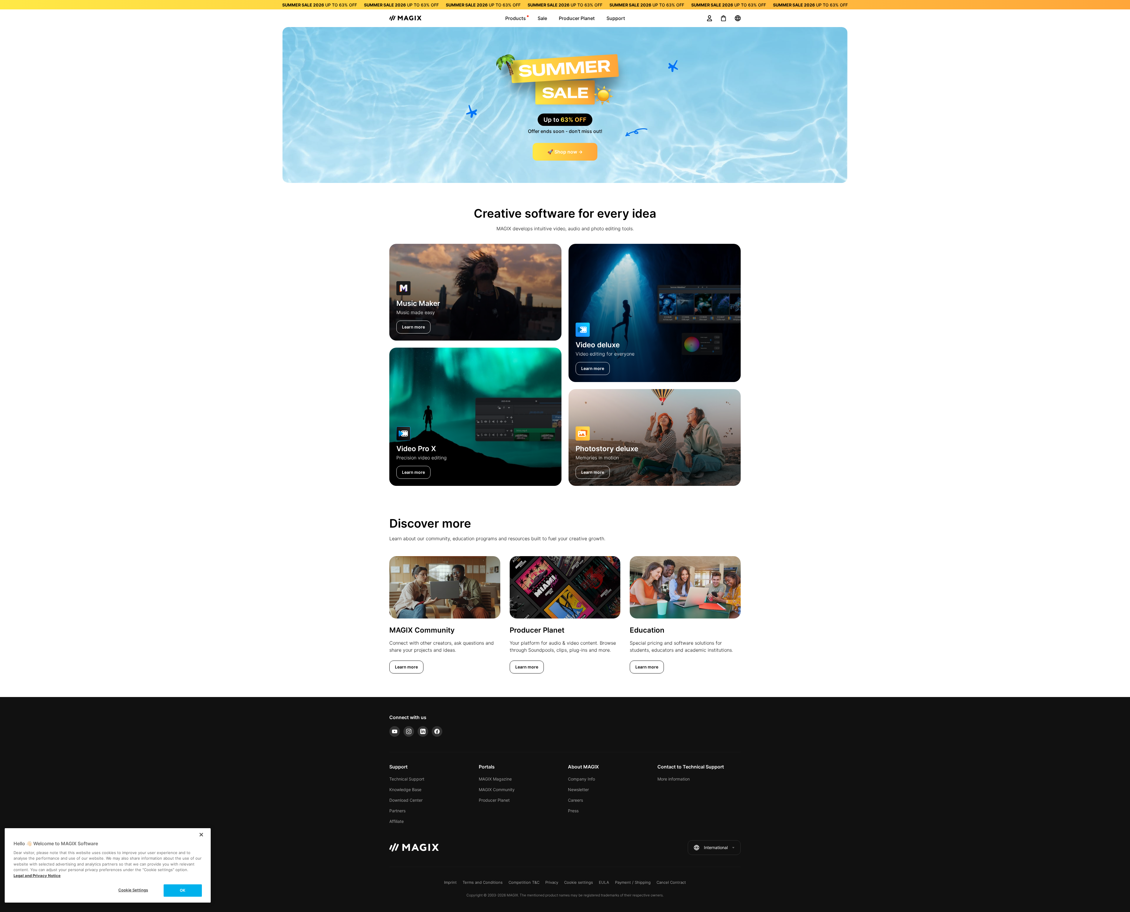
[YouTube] (394, 731)
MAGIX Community (497, 789)
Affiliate (396, 821)
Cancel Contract (671, 882)
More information (673, 778)
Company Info (581, 778)
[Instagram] (408, 731)
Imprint (450, 882)
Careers (575, 800)
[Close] (201, 834)
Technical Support (406, 778)
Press (573, 810)
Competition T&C (523, 882)
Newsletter (578, 789)
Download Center (406, 800)
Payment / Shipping (633, 882)
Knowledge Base (405, 789)
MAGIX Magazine (495, 778)
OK (182, 890)
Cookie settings (578, 882)
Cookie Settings (133, 890)
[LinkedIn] (423, 731)
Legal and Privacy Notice (37, 875)
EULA (604, 882)
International (716, 847)
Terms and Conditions (483, 882)
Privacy (551, 882)
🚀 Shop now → (565, 152)
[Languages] (738, 18)
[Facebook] (437, 731)
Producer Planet (494, 800)
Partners (397, 810)
